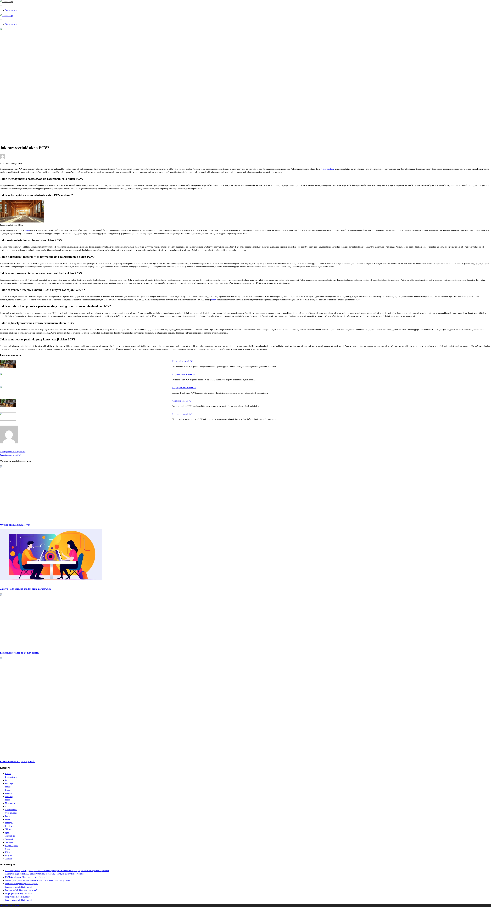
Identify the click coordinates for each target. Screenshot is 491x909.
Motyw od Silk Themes (9, 905)
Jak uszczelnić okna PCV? (182, 361)
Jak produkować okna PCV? (183, 374)
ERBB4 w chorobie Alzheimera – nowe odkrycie (25, 877)
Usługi (7, 852)
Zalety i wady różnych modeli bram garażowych (25, 588)
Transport (9, 839)
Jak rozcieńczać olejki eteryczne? (18, 900)
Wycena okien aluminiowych (15, 524)
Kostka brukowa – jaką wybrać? (17, 761)
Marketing (9, 797)
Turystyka (9, 842)
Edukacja (9, 783)
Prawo (7, 819)
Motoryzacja (10, 803)
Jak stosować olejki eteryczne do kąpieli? (21, 884)
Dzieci (7, 780)
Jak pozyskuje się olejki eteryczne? (19, 893)
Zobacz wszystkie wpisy (10, 448)
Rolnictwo (9, 826)
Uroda (7, 849)
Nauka (7, 806)
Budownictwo (11, 131)
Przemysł (9, 823)
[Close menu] (1, 5)
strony (213, 300)
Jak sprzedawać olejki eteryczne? (18, 887)
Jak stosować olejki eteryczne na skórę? (21, 890)
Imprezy (8, 793)
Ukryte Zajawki (11, 845)
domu (27, 230)
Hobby (8, 790)
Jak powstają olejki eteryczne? (17, 897)
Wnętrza (8, 855)
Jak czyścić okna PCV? (181, 401)
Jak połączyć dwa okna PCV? (184, 387)
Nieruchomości (11, 810)
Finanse (8, 787)
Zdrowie (8, 859)
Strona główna (11, 10)
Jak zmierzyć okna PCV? (182, 414)
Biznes (8, 774)
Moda (7, 800)
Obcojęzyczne (11, 813)
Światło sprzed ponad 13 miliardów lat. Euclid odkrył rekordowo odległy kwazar (37, 880)
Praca (7, 816)
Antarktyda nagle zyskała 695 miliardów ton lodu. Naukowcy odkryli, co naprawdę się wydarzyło (44, 874)
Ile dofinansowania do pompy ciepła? (19, 652)
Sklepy (8, 829)
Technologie (10, 836)
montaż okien (328, 169)
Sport (7, 832)
